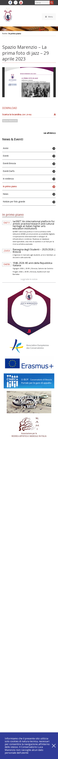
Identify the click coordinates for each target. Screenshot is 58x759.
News (5, 193)
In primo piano (15, 33)
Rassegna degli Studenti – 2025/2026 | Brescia (34, 250)
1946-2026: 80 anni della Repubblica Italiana (32, 264)
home (4, 33)
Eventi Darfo (9, 171)
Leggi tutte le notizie (29, 279)
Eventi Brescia (9, 163)
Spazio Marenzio (10, 120)
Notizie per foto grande (14, 201)
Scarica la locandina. (16, 114)
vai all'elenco (50, 133)
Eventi (5, 155)
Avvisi (5, 148)
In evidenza (8, 178)
